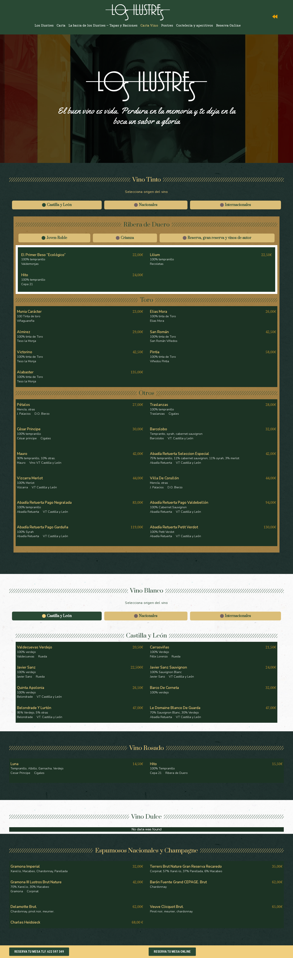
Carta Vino (149, 25)
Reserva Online (228, 25)
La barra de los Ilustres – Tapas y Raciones (102, 25)
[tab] (57, 205)
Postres (167, 25)
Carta (61, 25)
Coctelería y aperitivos (194, 25)
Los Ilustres (44, 25)
